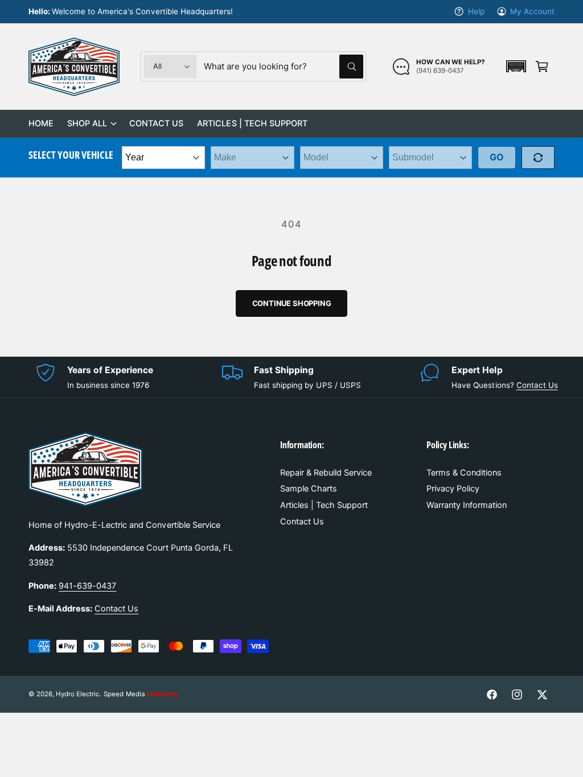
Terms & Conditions (464, 473)
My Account (532, 11)
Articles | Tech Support (324, 505)
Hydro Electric (77, 694)
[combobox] (283, 66)
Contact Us (537, 385)
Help (476, 11)
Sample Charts (308, 488)
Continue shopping (291, 303)
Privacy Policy (452, 488)
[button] (515, 66)
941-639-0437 (87, 586)
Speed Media (140, 694)
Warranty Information (466, 505)
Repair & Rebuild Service (326, 473)
